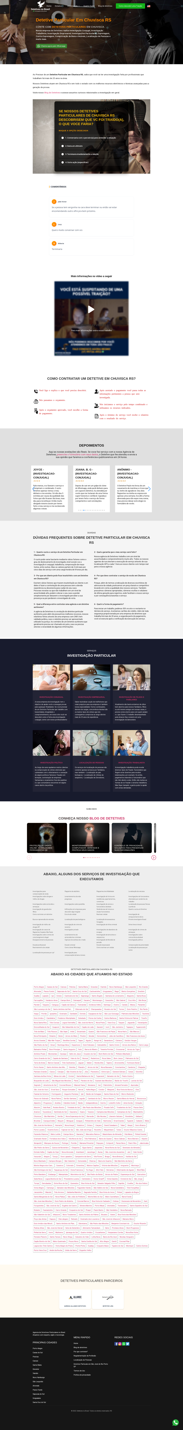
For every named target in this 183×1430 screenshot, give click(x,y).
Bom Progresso (133, 1228)
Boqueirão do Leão (41, 1081)
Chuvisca (37, 1116)
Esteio (59, 996)
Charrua (92, 1161)
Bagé (117, 991)
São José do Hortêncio (43, 1125)
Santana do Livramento (114, 996)
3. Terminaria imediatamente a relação (82, 154)
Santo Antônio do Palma (88, 1215)
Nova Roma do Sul (112, 1148)
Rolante (52, 1036)
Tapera (109, 1063)
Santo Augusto (69, 1049)
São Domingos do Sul (42, 1170)
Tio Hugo (89, 1170)
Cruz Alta (132, 1000)
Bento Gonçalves (128, 991)
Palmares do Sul (132, 1058)
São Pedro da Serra (41, 1148)
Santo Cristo (114, 1045)
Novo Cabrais (119, 1139)
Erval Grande (119, 1121)
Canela (124, 1005)
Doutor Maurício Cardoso (134, 1130)
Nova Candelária (117, 1188)
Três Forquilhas (133, 1188)
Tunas (118, 1130)
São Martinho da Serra (123, 1161)
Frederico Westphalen (66, 1018)
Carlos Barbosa (110, 1018)
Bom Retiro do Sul (106, 1054)
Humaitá (58, 1125)
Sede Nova (38, 1179)
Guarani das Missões (103, 1081)
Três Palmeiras (90, 1139)
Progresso (48, 1103)
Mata (147, 1121)
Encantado (81, 1031)
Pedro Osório (127, 1076)
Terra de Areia (39, 1063)
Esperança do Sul (127, 1174)
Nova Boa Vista (132, 1232)
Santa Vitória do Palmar (128, 1018)
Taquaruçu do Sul (61, 1170)
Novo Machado (40, 1161)
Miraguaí (70, 1121)
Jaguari (81, 1063)
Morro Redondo (127, 1094)
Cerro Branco (140, 1125)
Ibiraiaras (91, 1085)
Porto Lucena (39, 1130)
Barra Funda (126, 1197)
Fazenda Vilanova (41, 1134)
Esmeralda (82, 1161)
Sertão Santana (70, 1098)
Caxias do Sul (52, 987)
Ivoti (107, 1027)
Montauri (129, 1246)
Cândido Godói (69, 1103)
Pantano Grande (40, 1072)
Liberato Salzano (116, 1116)
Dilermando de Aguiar (125, 1170)
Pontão (74, 1143)
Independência (91, 1103)
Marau (132, 1005)
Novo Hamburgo (115, 987)
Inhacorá (56, 1215)
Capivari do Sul (67, 1130)
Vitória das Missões (110, 1165)
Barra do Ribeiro (91, 1049)
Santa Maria (83, 987)
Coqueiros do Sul (76, 1210)
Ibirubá (91, 1036)
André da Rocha (56, 1250)
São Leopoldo (130, 987)
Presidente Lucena (71, 1179)
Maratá (48, 1192)
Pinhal (119, 1192)
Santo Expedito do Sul (138, 1206)
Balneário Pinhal (40, 1049)
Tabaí (122, 1125)
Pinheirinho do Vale (92, 1121)
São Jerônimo (117, 1027)
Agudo (88, 1040)
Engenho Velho (85, 1250)
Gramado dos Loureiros (89, 1219)
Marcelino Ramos (93, 1134)
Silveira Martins (86, 1206)
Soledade (82, 1018)
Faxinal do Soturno (41, 1094)
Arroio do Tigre (133, 1049)
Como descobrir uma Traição (130, 6)
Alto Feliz (99, 1170)
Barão (80, 1103)
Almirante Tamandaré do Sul (94, 1228)
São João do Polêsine (76, 1197)
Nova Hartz (122, 1031)
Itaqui (36, 1014)
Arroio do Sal (93, 1067)
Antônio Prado (39, 1054)
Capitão (121, 1183)
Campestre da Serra (83, 1156)
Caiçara (98, 1125)
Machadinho (138, 1112)
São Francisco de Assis (135, 1036)
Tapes (80, 1040)
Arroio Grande (39, 1040)
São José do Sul (52, 1206)
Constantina (120, 1067)
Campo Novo (68, 1134)
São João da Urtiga (83, 1130)
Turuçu (55, 1156)
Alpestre (37, 1103)
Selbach (139, 1116)
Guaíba (36, 996)
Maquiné (110, 1090)
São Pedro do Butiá (94, 1174)
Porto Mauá (99, 1206)
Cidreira (119, 1040)
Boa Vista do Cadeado (101, 1201)
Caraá (130, 1072)
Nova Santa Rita (40, 1023)
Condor (101, 1090)
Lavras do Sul (136, 1081)
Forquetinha (39, 1206)
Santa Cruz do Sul (80, 991)
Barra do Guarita (105, 1161)
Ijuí (52, 996)
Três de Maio (39, 1031)
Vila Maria (128, 1134)
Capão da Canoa (68, 1005)
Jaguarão (131, 1023)
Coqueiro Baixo (103, 1246)
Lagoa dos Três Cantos (43, 1246)
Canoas (63, 987)
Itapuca (52, 1219)
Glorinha (139, 1072)
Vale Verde (137, 1152)
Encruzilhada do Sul (41, 1027)
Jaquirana (98, 1148)
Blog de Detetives (52, 92)
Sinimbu (72, 1067)
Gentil (114, 1241)
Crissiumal (120, 1049)
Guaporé (55, 1027)
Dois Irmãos (39, 1018)
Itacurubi (37, 1156)
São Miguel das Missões (61, 1081)
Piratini (83, 1036)
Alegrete (130, 996)
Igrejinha (53, 1014)
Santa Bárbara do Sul (85, 1076)
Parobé (37, 1005)
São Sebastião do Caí (70, 1027)
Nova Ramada (126, 1210)
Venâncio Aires (52, 1000)
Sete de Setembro (72, 1228)
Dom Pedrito (132, 1009)
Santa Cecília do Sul (89, 1241)
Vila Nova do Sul (75, 1139)
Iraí (99, 1085)
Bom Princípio (54, 1049)
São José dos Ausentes (114, 1152)
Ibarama (79, 1134)
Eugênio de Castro (69, 1206)
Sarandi (100, 1027)
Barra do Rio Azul (110, 1237)
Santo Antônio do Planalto (66, 1223)
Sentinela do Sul (60, 1112)
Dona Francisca (77, 1170)
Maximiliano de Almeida (112, 1134)
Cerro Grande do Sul (42, 1058)
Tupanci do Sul (117, 1246)
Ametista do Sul (50, 1085)
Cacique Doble (49, 1121)
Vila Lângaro (63, 1219)
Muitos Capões (93, 1165)
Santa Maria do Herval (125, 1098)
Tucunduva (46, 1112)
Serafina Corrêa (69, 1040)
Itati (145, 1201)
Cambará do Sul (94, 1098)
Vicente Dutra (52, 1130)
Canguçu (55, 1005)
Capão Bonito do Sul (42, 1241)
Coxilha (130, 1183)
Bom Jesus (118, 1058)
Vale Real (46, 1107)
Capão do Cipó (53, 1152)
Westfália (141, 1170)
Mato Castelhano (112, 1197)
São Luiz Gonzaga (111, 1014)
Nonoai (85, 1058)
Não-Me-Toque (54, 1040)
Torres (121, 1009)
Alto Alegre (104, 1241)
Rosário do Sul (110, 1009)
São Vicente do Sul (74, 1072)
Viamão (103, 987)
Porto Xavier (39, 1067)
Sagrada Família (90, 1192)
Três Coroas (54, 1023)
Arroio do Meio (71, 1036)
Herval (80, 1090)
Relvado (74, 1219)
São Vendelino (112, 1210)
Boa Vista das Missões (127, 1215)
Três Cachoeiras (68, 1063)
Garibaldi (73, 1014)
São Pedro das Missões (99, 1223)
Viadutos (80, 1125)
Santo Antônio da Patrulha (63, 1009)
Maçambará (108, 1130)
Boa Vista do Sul (87, 1183)
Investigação (72, 6)
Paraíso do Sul (86, 1081)
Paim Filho (132, 1143)
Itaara (82, 1112)
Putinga (65, 1143)
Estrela (82, 1014)
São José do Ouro (41, 1090)
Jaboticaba (143, 1143)
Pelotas (72, 987)
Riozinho (97, 1130)
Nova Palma (56, 1098)
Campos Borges (55, 1161)
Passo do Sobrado (41, 1098)
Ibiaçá (130, 1125)
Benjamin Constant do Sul (122, 1223)
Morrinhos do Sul (77, 1174)
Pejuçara (99, 1143)
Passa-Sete (138, 1107)
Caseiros (59, 1165)
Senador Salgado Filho (106, 1183)
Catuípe (61, 1072)
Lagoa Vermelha (68, 1023)
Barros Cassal (53, 1063)
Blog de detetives (105, 6)
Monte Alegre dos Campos (44, 1165)
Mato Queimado (59, 1241)
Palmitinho (107, 1085)
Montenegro (97, 1000)
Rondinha (129, 1116)
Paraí (76, 1081)
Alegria (46, 1156)
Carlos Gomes (142, 1246)
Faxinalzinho (48, 1210)
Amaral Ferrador (121, 1085)
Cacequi (63, 1054)
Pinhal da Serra (40, 1232)
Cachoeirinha (95, 991)
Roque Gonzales (68, 1090)
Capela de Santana (60, 1058)
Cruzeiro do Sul (90, 1054)
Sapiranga (85, 996)
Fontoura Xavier (133, 1063)
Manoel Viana (79, 1085)
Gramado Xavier (40, 1139)
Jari (128, 1152)
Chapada (141, 1067)
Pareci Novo (120, 1143)
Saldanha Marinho (74, 1192)
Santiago (107, 1005)
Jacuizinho (38, 1192)
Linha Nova (96, 1237)
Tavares (90, 1112)
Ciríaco (90, 1125)
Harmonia (107, 1121)
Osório (116, 1005)
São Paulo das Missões (92, 1107)
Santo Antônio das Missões (58, 1067)
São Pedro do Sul (41, 1045)
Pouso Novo (73, 1241)
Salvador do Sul (113, 1076)
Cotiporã (109, 1143)
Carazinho (109, 1000)
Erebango (52, 1174)
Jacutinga (91, 1152)
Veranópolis (142, 1023)
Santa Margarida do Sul (43, 1197)
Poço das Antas (40, 1219)
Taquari (121, 1023)
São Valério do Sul (101, 1188)
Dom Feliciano (88, 1045)
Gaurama (73, 1112)
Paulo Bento (98, 1210)
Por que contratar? (81, 1352)
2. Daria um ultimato (74, 146)
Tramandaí (82, 1005)
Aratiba (58, 1103)
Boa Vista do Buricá (125, 1090)
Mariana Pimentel (87, 1143)
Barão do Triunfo (121, 1081)
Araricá (37, 1112)
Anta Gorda (128, 1103)
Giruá (52, 1045)
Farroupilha (38, 1000)
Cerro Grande (61, 1210)
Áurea (100, 1152)
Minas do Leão (60, 1076)
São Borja (142, 1000)
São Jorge (138, 1179)
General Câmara (119, 1072)
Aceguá (79, 1121)
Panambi (141, 1005)
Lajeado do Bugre (132, 1192)
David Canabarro (110, 1125)
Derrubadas (46, 1183)
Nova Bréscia (117, 1156)
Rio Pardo (144, 1009)
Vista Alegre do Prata (64, 1246)
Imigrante (124, 1165)
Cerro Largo (143, 1045)
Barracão (90, 1116)
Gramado (63, 1014)
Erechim (141, 991)
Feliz (80, 1049)
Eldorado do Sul (82, 1009)
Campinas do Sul (123, 1112)
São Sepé (63, 1031)
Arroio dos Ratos (129, 1045)
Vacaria (87, 1000)
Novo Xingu (67, 1237)
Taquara (45, 1005)
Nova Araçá (69, 1125)
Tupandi (130, 1121)
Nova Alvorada (67, 1152)
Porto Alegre (39, 987)
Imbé (72, 1031)
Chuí (137, 1090)
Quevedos (74, 1183)
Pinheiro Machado (123, 1054)
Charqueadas (96, 1009)
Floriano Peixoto (40, 1237)
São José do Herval (54, 1228)
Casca (52, 1072)
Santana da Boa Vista (42, 1076)
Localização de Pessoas (83, 1360)
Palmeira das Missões (130, 1014)
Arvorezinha (119, 1063)
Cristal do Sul (126, 1179)
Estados (58, 6)
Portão (44, 1014)
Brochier (37, 1121)
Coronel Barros (83, 1201)
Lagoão (82, 1098)
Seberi (89, 1063)
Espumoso (76, 1045)
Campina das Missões (105, 1112)
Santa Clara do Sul (111, 1094)
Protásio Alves (118, 1228)
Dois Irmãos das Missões (44, 1223)
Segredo (37, 1085)
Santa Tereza (55, 1237)
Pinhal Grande (140, 1134)
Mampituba (63, 1174)
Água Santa (87, 1148)
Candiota (131, 1067)
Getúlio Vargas (131, 1040)
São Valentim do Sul (42, 1215)
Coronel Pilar (124, 1241)
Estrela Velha (39, 1152)
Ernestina (80, 1165)
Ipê (82, 1094)
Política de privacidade (82, 1375)
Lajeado (45, 996)
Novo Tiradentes (69, 1215)
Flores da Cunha (95, 1018)
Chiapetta (75, 1148)
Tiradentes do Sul (123, 1107)
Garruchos (141, 1174)
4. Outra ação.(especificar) (76, 162)
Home (76, 1343)
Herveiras (110, 1170)
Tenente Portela (106, 1049)
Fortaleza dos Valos (58, 1139)
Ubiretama (83, 1223)
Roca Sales (106, 1058)
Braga (107, 1156)
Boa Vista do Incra (107, 1192)
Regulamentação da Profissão (85, 1356)
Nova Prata (100, 1023)
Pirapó (88, 1210)
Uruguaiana (107, 991)
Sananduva (108, 1040)
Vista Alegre (39, 1188)
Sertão (60, 1116)
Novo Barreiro (133, 1139)
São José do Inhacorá (111, 1219)
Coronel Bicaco (65, 1085)
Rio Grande (143, 987)
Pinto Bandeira (40, 1174)
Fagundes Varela (84, 1188)
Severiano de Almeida (131, 1148)
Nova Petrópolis (40, 1036)
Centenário (86, 1179)
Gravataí (94, 987)
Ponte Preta (80, 1246)
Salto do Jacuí (75, 1054)
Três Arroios (59, 1192)
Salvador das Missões (65, 1188)
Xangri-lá (97, 1040)
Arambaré (80, 1152)
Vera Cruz (111, 1023)
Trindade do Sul (73, 1107)
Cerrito (103, 1103)
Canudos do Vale (82, 1237)
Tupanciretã (140, 1027)
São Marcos (134, 1031)
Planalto (81, 1067)
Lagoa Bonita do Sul (53, 1179)
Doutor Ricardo (140, 1223)
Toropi (36, 1183)
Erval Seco (55, 1090)
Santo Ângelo (97, 996)
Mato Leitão (55, 1134)
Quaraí (91, 1031)
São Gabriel (120, 1000)
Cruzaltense (100, 1232)
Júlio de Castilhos (116, 1036)
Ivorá (51, 1232)
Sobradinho (101, 1045)
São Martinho (49, 1116)
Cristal (71, 1076)
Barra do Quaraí (105, 1139)
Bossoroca (141, 1098)
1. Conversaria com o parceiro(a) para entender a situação (90, 138)
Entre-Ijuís (106, 1072)
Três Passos (52, 1031)
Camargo (50, 1188)
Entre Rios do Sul (61, 1183)
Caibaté (139, 1121)
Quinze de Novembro (60, 1148)
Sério (107, 1228)
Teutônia (145, 1014)
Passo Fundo (49, 991)
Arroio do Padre (111, 1174)
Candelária (50, 1018)
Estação (139, 1103)
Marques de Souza (51, 1143)
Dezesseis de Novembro (131, 1201)
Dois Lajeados (66, 1156)
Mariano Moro (128, 1219)
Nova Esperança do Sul (75, 1116)
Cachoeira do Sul (71, 996)
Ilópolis (144, 1139)
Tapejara (129, 1027)
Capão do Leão (88, 1027)
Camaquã (77, 1000)
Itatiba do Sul (131, 1156)
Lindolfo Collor (115, 1103)
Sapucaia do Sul (63, 991)
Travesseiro (122, 1206)
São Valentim (69, 1161)
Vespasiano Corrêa (115, 1232)
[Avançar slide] (153, 857)
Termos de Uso (79, 1371)
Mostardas (52, 1054)
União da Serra (71, 1250)
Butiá (60, 1036)
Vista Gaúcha (112, 1179)
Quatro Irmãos (86, 1232)
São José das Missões (43, 1201)
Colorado (70, 1165)
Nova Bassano (106, 1067)
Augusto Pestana (71, 1094)
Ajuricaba (134, 1085)
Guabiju (91, 1246)
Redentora (95, 1058)
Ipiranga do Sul (72, 1232)
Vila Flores (98, 1156)
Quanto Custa (89, 6)
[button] (149, 489)
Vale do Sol (75, 1058)
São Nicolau (101, 1116)
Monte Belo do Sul (95, 1197)
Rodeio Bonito (58, 1107)
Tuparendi (100, 1076)
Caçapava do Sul (94, 1014)
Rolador (37, 1210)
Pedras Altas (39, 1228)
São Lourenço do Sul (42, 1009)
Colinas (116, 1201)
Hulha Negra (91, 1090)
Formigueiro (56, 1094)
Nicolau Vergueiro (127, 1237)
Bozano (104, 1215)
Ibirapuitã (37, 1143)
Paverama (95, 1072)
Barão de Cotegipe (93, 1094)
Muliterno (59, 1232)
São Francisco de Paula (106, 1031)
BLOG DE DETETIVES (107, 818)
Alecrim (37, 1107)
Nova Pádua (60, 1197)
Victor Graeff (98, 1179)
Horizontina (101, 1036)
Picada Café (109, 1107)
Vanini (112, 1215)
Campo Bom (65, 1000)
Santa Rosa (141, 996)
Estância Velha (95, 1005)
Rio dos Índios (141, 1183)
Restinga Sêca (63, 1045)
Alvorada (37, 991)
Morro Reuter (108, 1098)
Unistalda (111, 1206)
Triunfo (144, 1018)
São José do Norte (85, 1023)
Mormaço (135, 1165)
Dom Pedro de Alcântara (64, 1201)
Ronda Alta (99, 1063)
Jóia (86, 1072)
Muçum (61, 1121)
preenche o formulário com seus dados (77, 454)
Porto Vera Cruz (40, 1250)
